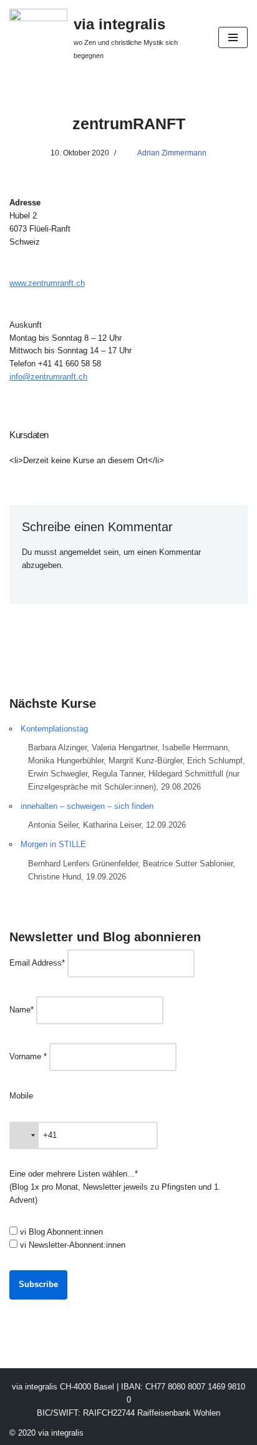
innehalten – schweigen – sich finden (87, 806)
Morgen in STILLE (53, 844)
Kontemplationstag (54, 728)
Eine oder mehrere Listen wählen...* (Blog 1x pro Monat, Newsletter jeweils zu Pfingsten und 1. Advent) (115, 1187)
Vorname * (28, 1056)
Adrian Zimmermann (171, 153)
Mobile (21, 1095)
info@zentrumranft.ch (48, 376)
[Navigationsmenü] (233, 37)
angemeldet (80, 552)
